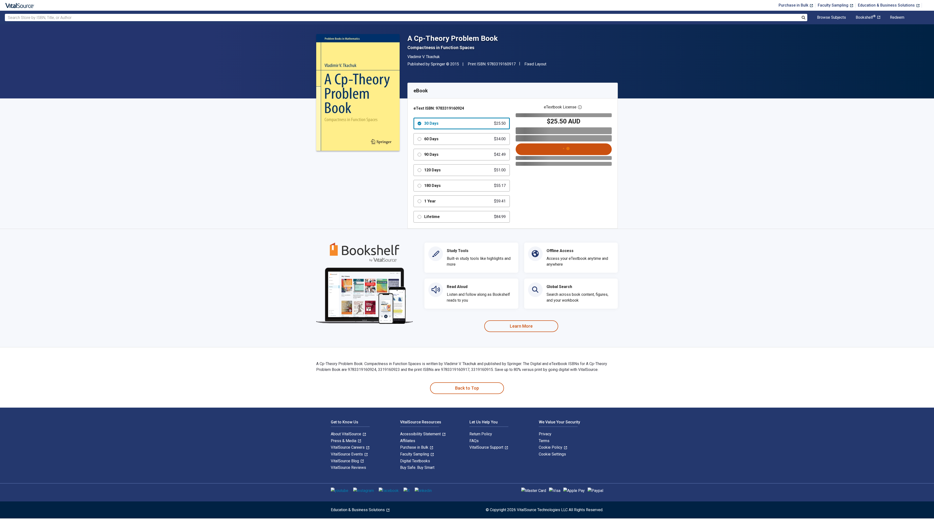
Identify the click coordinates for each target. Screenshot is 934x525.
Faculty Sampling (833, 5)
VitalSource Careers (348, 447)
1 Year (465, 201)
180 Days (465, 185)
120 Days (465, 170)
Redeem (897, 17)
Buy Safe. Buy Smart (417, 467)
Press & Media (344, 440)
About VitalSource (346, 434)
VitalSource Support (486, 447)
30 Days (465, 123)
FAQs (474, 440)
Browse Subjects (831, 17)
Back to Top (467, 388)
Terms (544, 440)
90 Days (465, 154)
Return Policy (480, 434)
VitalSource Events (347, 454)
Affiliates (407, 440)
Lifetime (465, 216)
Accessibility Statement (421, 434)
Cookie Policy (551, 447)
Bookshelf (866, 17)
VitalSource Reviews (348, 467)
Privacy (545, 434)
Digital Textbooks (415, 461)
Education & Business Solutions (887, 5)
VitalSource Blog (345, 461)
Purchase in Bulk (794, 5)
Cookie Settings (552, 454)
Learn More (521, 326)
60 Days (465, 139)
